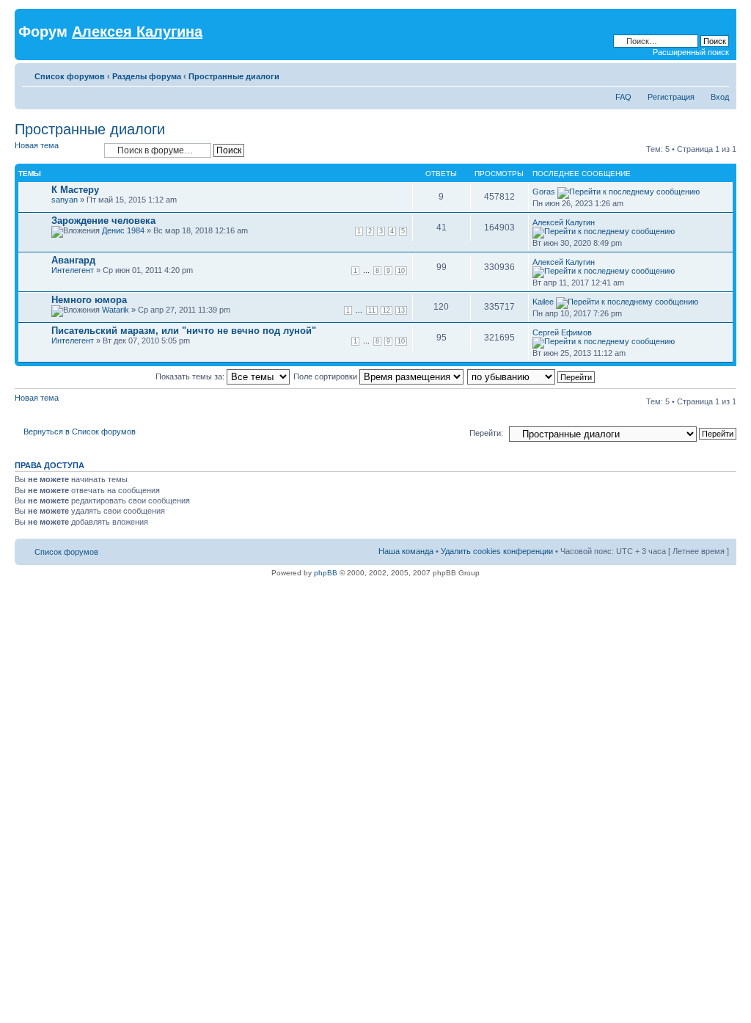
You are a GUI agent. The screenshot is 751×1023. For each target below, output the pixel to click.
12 (386, 310)
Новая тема (37, 145)
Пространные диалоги (233, 76)
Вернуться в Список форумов (79, 431)
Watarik (115, 309)
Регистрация (671, 96)
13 (401, 310)
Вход (720, 96)
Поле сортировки (326, 376)
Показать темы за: (191, 376)
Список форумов (69, 76)
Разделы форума (146, 76)
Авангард (73, 260)
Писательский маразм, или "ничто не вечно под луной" (183, 330)
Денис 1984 (123, 230)
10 (401, 270)
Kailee (543, 301)
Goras (543, 191)
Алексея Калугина (137, 31)
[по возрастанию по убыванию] (531, 376)
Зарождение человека (103, 220)
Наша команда (405, 551)
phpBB (325, 573)
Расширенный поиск (691, 52)
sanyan (64, 199)
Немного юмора (89, 299)
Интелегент (72, 270)
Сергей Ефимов (562, 332)
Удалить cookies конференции (497, 551)
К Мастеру (75, 189)
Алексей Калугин (563, 222)
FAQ (623, 96)
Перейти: (486, 433)
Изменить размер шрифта (718, 73)
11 (372, 310)
